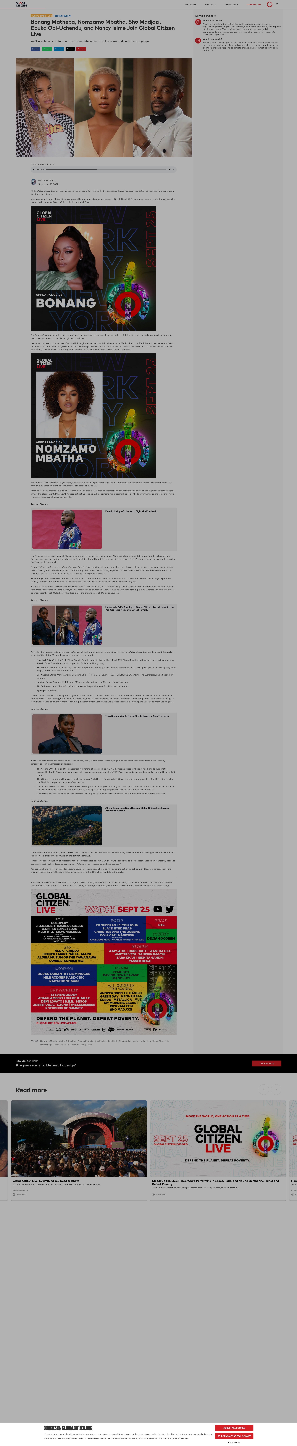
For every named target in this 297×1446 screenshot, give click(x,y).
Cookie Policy (234, 1442)
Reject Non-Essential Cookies (234, 1436)
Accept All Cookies (234, 1427)
